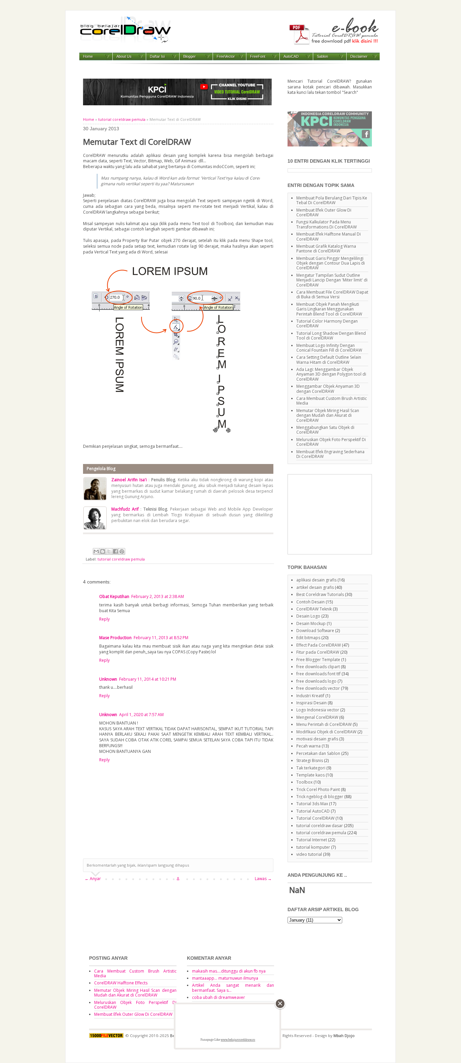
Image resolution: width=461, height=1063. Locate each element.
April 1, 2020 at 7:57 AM (141, 714)
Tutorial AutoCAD (313, 811)
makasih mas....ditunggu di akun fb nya (229, 971)
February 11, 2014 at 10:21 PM (147, 679)
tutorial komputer (313, 847)
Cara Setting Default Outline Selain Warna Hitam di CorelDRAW (328, 359)
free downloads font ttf (318, 674)
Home (88, 56)
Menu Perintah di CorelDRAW (324, 724)
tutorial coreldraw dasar (319, 825)
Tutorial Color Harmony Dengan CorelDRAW (327, 323)
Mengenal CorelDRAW (317, 717)
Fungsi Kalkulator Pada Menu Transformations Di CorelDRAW (326, 224)
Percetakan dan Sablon (318, 753)
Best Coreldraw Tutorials (320, 594)
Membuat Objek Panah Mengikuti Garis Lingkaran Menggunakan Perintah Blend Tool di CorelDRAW (329, 309)
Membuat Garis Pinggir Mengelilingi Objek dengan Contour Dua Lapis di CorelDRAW (330, 263)
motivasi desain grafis (317, 739)
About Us (124, 56)
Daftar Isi (157, 56)
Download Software (315, 630)
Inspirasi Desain (311, 703)
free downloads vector (318, 688)
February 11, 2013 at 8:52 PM (161, 637)
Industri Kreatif (310, 696)
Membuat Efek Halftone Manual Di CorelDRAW (328, 236)
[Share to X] (109, 551)
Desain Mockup (311, 623)
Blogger (189, 56)
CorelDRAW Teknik (314, 609)
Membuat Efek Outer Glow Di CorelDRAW (323, 212)
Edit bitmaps (308, 637)
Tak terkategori (310, 768)
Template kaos (310, 775)
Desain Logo (308, 616)
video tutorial (309, 854)
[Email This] (96, 551)
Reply (104, 619)
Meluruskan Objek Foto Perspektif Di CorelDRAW (331, 442)
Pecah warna (308, 746)
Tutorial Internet (311, 840)
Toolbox (304, 782)
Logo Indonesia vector (317, 710)
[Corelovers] (330, 145)
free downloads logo (316, 681)
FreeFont (257, 56)
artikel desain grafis (315, 587)
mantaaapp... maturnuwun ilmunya (225, 978)
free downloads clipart (318, 667)
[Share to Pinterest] (121, 551)
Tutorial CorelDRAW (315, 818)
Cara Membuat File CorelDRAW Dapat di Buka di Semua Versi (332, 294)
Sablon (322, 56)
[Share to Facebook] (115, 551)
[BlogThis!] (102, 551)
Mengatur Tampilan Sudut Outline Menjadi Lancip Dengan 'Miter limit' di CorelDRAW (332, 280)
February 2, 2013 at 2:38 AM (157, 596)
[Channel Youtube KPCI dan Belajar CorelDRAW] (177, 104)
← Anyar (93, 878)
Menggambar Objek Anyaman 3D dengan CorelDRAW (328, 388)
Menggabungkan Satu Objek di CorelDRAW (325, 430)
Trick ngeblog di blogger (319, 796)
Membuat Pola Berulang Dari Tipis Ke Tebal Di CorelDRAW (331, 200)
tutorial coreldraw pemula (121, 119)
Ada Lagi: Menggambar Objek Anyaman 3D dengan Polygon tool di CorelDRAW (331, 374)
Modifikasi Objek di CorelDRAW (326, 732)
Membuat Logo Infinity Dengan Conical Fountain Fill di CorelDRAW (329, 348)
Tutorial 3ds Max (312, 804)
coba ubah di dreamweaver (218, 997)
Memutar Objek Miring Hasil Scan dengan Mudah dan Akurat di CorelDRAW (327, 415)
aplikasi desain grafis (316, 580)
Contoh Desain (310, 602)
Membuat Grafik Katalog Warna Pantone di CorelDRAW (326, 248)
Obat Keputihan (114, 596)
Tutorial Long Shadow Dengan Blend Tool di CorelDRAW (331, 335)
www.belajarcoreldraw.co (238, 1040)
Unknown (108, 679)
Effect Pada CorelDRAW (318, 645)
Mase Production (115, 637)
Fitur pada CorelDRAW (317, 652)
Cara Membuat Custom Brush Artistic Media (331, 401)
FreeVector (226, 56)
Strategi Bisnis (309, 760)
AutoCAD (291, 56)
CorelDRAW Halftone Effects (120, 983)
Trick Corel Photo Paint (318, 789)
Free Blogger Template (318, 659)
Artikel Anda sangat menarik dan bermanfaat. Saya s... (233, 987)
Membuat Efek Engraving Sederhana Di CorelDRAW (330, 454)
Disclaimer (359, 56)
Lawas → (263, 878)
